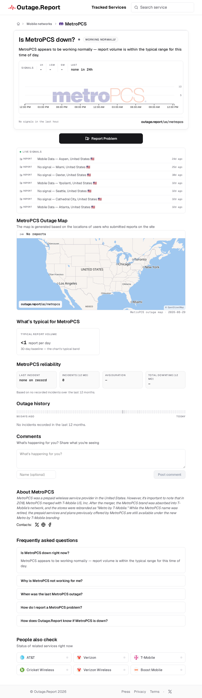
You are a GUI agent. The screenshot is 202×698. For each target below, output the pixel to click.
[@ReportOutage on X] (170, 692)
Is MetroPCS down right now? (45, 553)
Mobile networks (39, 24)
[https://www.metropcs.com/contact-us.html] (43, 524)
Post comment (169, 474)
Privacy (140, 691)
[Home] (18, 24)
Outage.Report (38, 7)
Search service (153, 7)
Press (125, 691)
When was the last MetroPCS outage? (52, 594)
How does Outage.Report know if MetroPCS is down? (64, 620)
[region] (101, 274)
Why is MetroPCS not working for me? (52, 580)
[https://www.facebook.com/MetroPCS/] (50, 524)
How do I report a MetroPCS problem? (51, 607)
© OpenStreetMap (174, 307)
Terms (154, 691)
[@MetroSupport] (37, 524)
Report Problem (104, 138)
